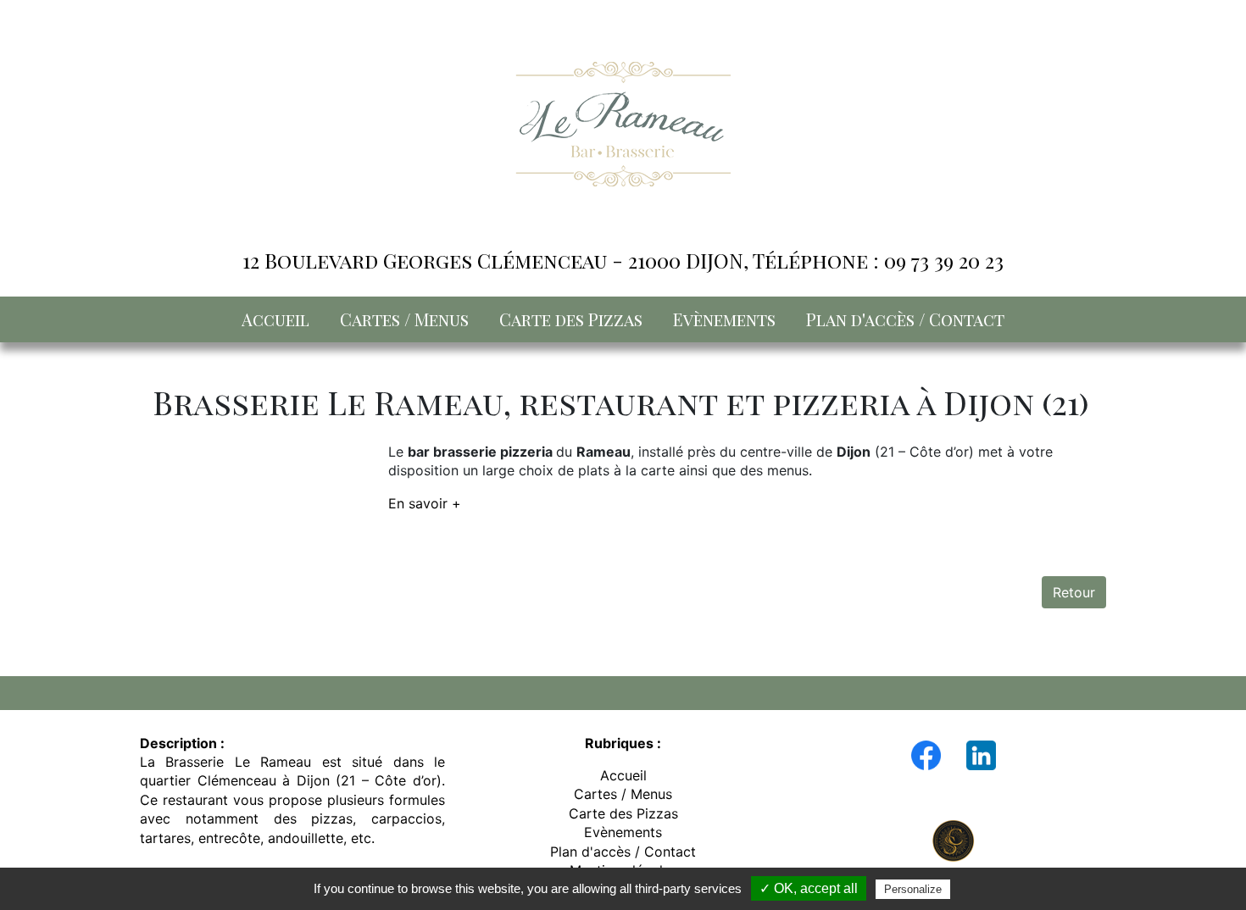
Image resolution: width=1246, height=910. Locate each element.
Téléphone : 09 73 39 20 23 (878, 260)
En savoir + (424, 503)
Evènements (724, 319)
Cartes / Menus (404, 319)
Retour (1074, 592)
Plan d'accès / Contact (905, 319)
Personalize (913, 889)
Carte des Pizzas (570, 319)
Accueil (275, 319)
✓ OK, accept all (808, 888)
